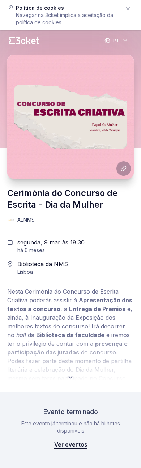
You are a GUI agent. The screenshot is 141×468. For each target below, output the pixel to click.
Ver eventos (70, 444)
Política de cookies (38, 22)
